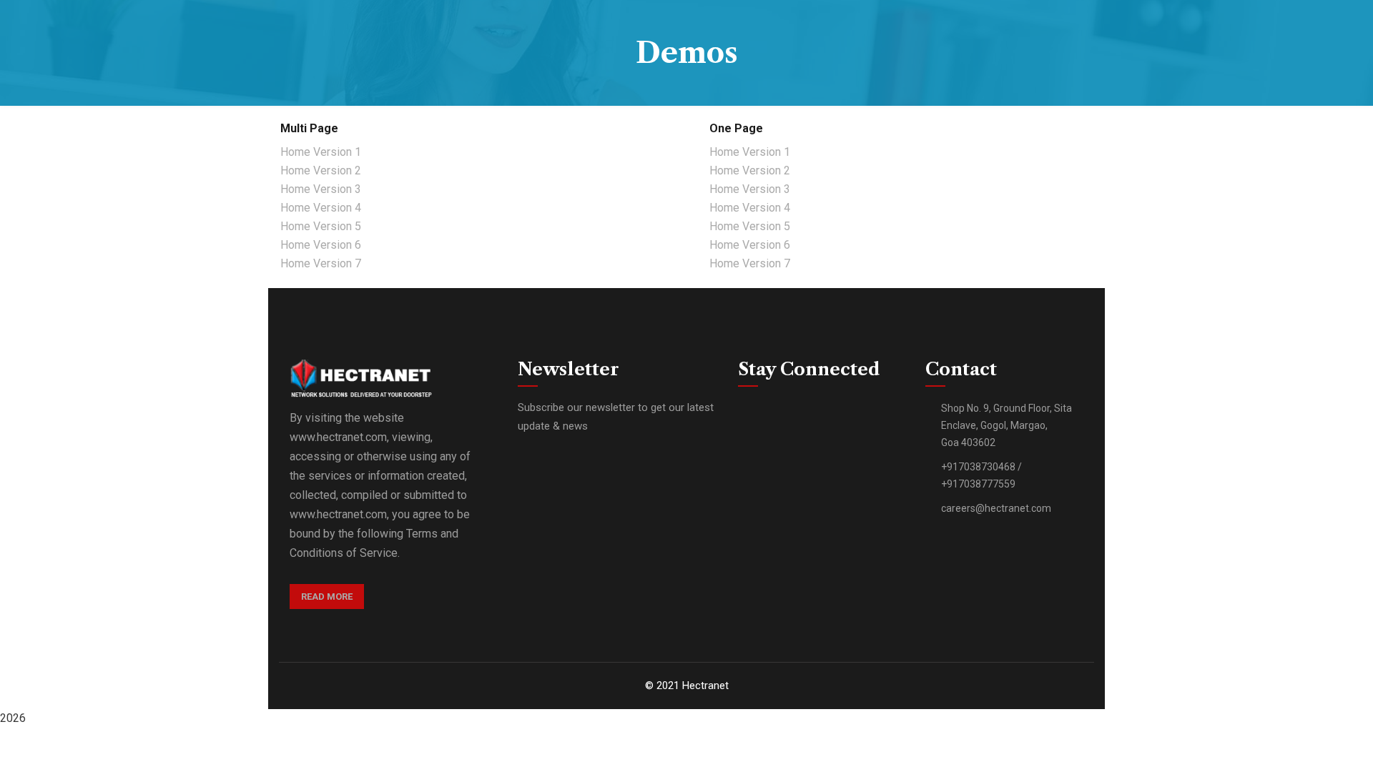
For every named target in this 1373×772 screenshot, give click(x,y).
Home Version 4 (320, 207)
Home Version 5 (320, 226)
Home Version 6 (320, 245)
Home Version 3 (320, 189)
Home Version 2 (320, 170)
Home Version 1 (320, 152)
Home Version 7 (320, 263)
